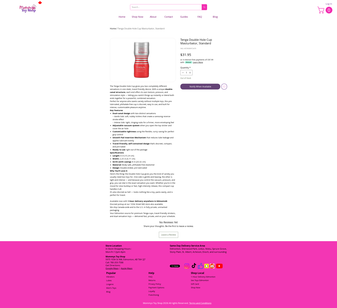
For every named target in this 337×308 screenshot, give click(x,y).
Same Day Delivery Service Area (187, 245)
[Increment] (190, 72)
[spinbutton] (186, 72)
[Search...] (204, 7)
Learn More (198, 62)
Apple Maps (126, 268)
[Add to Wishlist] (224, 86)
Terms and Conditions (200, 303)
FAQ (150, 276)
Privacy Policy (154, 284)
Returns (151, 280)
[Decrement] (182, 72)
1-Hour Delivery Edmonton (203, 276)
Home (113, 28)
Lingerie (109, 284)
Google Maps (112, 268)
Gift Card (195, 284)
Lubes (109, 280)
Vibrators (110, 276)
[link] (325, 10)
